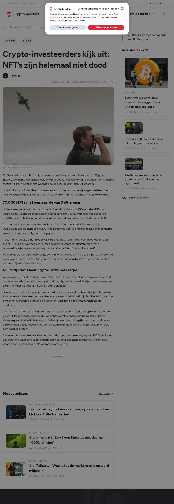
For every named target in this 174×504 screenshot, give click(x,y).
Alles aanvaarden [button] (106, 27)
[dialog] (87, 19)
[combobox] (122, 8)
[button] (68, 27)
